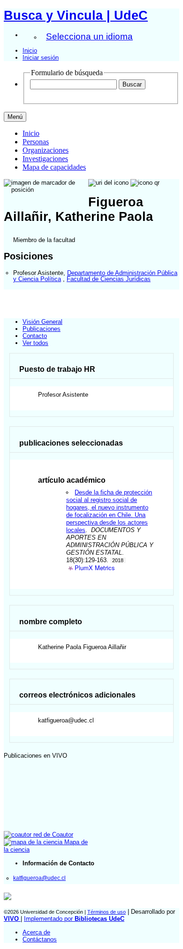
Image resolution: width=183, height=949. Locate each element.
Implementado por (74, 918)
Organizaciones (46, 150)
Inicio (30, 50)
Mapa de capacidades (54, 167)
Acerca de (36, 932)
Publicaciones (42, 328)
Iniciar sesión (41, 57)
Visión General (42, 321)
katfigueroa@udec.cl (39, 878)
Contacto (35, 335)
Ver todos (35, 342)
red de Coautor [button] (52, 834)
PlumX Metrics (95, 568)
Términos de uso (106, 912)
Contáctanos (40, 939)
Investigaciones (45, 159)
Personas (36, 142)
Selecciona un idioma (89, 36)
